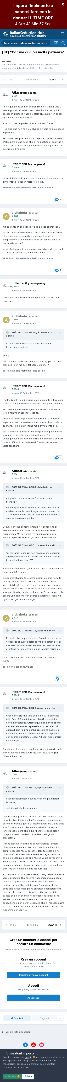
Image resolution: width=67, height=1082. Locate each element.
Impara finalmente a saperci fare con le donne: (33, 11)
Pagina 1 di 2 (32, 79)
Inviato (26, 99)
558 (15, 96)
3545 (16, 167)
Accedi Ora (33, 997)
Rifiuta (28, 1076)
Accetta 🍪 (13, 1076)
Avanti (54, 79)
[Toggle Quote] (7, 332)
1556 (15, 216)
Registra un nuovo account (33, 975)
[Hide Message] (63, 4)
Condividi (18, 1018)
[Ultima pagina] (62, 79)
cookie (28, 1057)
